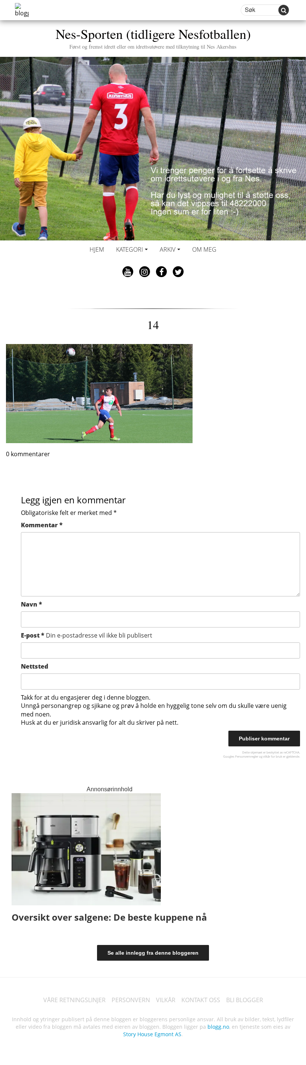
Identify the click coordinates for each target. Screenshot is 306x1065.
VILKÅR (165, 1000)
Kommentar (42, 525)
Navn (31, 604)
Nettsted (34, 666)
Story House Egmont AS (152, 1034)
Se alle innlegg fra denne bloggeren (153, 953)
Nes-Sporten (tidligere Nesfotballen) (153, 37)
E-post (86, 635)
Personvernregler (246, 756)
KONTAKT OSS (200, 1000)
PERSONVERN (131, 1000)
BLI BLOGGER (244, 1000)
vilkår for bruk (272, 756)
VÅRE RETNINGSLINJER (74, 1000)
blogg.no (218, 1026)
